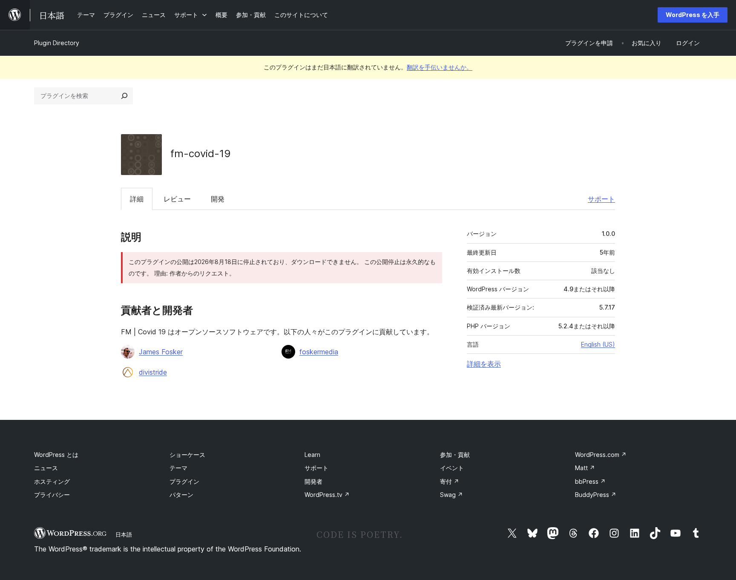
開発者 (313, 481)
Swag (451, 494)
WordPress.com (601, 454)
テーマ (178, 467)
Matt (585, 467)
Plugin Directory (56, 42)
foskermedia (318, 351)
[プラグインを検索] (124, 95)
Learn (312, 454)
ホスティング (52, 481)
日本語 (123, 534)
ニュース (46, 467)
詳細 (137, 199)
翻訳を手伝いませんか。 (439, 67)
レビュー (177, 199)
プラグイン (184, 481)
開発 (217, 199)
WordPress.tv (327, 494)
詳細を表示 (484, 363)
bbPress (590, 481)
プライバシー (52, 494)
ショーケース (187, 454)
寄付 (449, 481)
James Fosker (161, 351)
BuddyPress (595, 494)
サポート (601, 199)
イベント (452, 467)
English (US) (598, 344)
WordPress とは (56, 454)
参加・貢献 (455, 454)
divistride (153, 372)
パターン (181, 494)
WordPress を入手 (692, 14)
